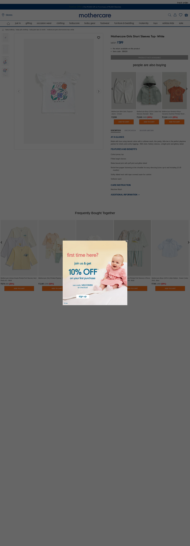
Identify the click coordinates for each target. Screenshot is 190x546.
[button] (127, 240)
